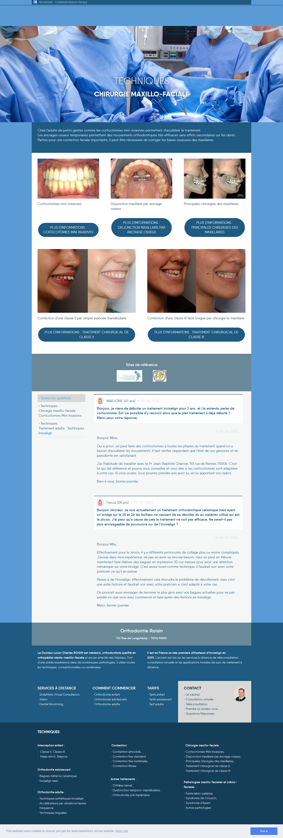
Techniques (46, 2)
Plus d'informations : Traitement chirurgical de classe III (196, 334)
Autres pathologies (198, 808)
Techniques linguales (53, 813)
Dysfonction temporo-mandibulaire (136, 790)
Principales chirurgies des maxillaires (209, 761)
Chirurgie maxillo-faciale (71, 2)
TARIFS (153, 688)
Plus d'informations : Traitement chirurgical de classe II (87, 334)
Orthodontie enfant (107, 694)
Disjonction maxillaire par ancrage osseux (213, 756)
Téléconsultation (196, 704)
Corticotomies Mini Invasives (205, 752)
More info (122, 831)
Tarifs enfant (157, 694)
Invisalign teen (48, 781)
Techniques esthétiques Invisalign (61, 798)
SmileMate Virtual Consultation (59, 694)
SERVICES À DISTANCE (57, 688)
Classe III (59, 752)
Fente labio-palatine (199, 793)
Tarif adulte (156, 704)
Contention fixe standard (129, 756)
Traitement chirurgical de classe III (208, 771)
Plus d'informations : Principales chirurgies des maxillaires (214, 227)
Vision (43, 699)
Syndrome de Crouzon (201, 798)
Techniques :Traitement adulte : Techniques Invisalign (61, 428)
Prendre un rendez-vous (202, 709)
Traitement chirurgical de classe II (208, 766)
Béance (62, 756)
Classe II (45, 752)
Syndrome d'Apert (198, 803)
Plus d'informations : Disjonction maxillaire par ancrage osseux (141, 227)
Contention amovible (127, 752)
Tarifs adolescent (160, 699)
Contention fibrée (124, 766)
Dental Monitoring (51, 704)
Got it (264, 831)
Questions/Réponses (200, 713)
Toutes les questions (56, 398)
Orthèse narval (122, 785)
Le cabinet (193, 694)
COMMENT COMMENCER (114, 688)
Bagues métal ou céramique (58, 776)
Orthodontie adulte (107, 704)
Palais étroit (47, 756)
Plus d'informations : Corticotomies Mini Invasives (68, 229)
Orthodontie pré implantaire (131, 795)
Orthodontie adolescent (110, 699)
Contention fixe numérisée (130, 761)
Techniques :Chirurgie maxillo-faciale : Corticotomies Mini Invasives (60, 410)
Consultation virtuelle (200, 699)
